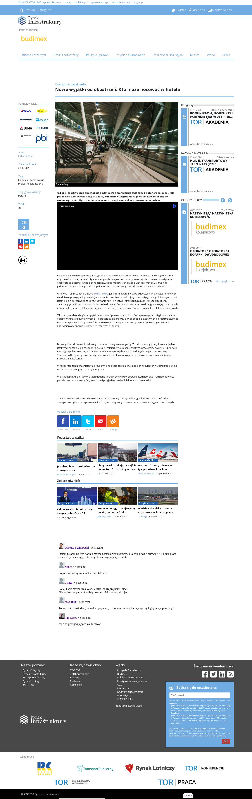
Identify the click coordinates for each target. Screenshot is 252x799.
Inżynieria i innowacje (130, 55)
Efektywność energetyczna (132, 681)
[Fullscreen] (173, 266)
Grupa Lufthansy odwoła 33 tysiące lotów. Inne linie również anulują (155, 469)
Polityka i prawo (97, 55)
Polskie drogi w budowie (130, 677)
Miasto (195, 55)
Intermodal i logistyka (168, 55)
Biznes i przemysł (34, 55)
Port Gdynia (124, 695)
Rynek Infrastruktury (34, 674)
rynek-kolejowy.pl (52, 2)
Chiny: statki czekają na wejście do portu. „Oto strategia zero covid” (117, 469)
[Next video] (71, 266)
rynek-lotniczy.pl (99, 2)
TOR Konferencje (79, 674)
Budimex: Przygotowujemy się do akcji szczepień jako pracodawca (116, 512)
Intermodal (123, 688)
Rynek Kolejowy (32, 670)
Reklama (75, 681)
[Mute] (81, 266)
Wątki (211, 55)
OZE (119, 684)
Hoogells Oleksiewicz (129, 670)
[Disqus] (118, 587)
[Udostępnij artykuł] (26, 241)
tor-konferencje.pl (121, 2)
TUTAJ (97, 293)
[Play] (62, 266)
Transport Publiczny (34, 677)
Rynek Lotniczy (31, 681)
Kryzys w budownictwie (130, 691)
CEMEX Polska (125, 699)
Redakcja (75, 677)
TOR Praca (28, 684)
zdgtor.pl (138, 2)
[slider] (118, 262)
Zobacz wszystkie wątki (128, 705)
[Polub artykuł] (20, 241)
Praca (226, 55)
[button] (222, 206)
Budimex (122, 674)
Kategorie (44, 10)
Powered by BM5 (53, 794)
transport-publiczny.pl (76, 2)
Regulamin (76, 684)
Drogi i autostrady (66, 55)
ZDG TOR (75, 670)
